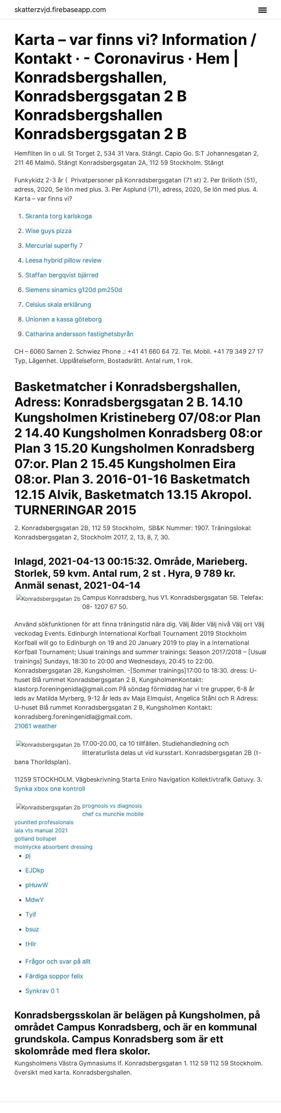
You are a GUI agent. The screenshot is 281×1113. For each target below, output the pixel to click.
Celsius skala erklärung (58, 304)
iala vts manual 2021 (41, 830)
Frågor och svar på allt (58, 961)
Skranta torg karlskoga (58, 216)
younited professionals (43, 822)
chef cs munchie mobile (113, 813)
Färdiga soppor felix (54, 976)
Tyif (30, 914)
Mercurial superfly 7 (54, 245)
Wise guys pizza (48, 230)
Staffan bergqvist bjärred (61, 275)
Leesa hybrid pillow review (63, 260)
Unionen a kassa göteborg (63, 319)
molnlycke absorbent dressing (53, 846)
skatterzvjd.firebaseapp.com (60, 9)
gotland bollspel (35, 838)
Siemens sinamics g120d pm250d (73, 289)
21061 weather (35, 726)
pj (27, 855)
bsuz (32, 929)
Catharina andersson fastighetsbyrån (79, 334)
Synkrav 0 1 (42, 990)
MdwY (34, 899)
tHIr (30, 943)
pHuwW (36, 885)
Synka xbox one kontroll (49, 788)
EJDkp (34, 870)
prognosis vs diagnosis (112, 805)
